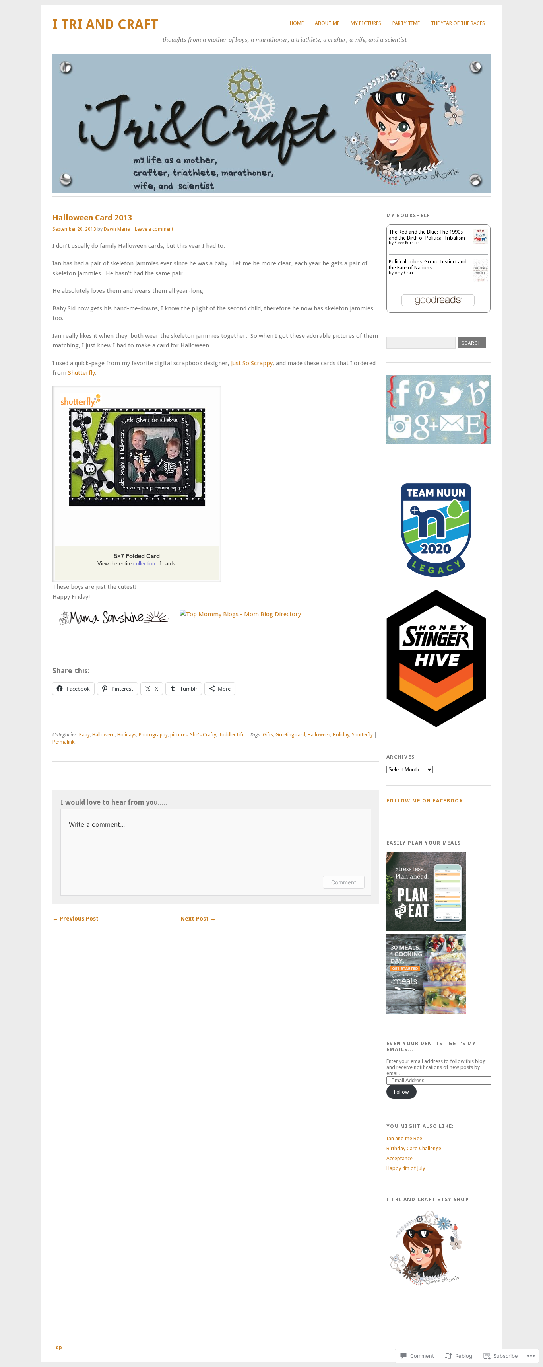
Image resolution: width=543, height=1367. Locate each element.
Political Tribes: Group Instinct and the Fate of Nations (428, 265)
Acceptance (399, 1158)
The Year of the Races (458, 23)
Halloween (103, 735)
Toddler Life (231, 735)
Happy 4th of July (405, 1168)
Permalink (63, 742)
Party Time (406, 23)
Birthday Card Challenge (413, 1148)
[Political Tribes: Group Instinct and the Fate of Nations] (480, 281)
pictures (179, 735)
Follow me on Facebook (424, 801)
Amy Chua (404, 273)
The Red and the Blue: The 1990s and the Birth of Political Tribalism (427, 235)
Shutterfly (81, 372)
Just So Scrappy (252, 363)
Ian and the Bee (404, 1138)
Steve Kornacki (408, 243)
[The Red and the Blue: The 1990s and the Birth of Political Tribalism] (480, 242)
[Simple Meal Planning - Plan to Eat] (426, 930)
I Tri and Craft (105, 24)
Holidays (126, 735)
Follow (401, 1092)
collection (144, 564)
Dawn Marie (117, 229)
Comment (343, 882)
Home (297, 23)
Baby (84, 735)
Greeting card (290, 735)
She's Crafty (203, 735)
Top (57, 1347)
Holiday (341, 735)
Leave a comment (154, 229)
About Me (327, 23)
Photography (153, 735)
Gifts (268, 735)
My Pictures (366, 23)
